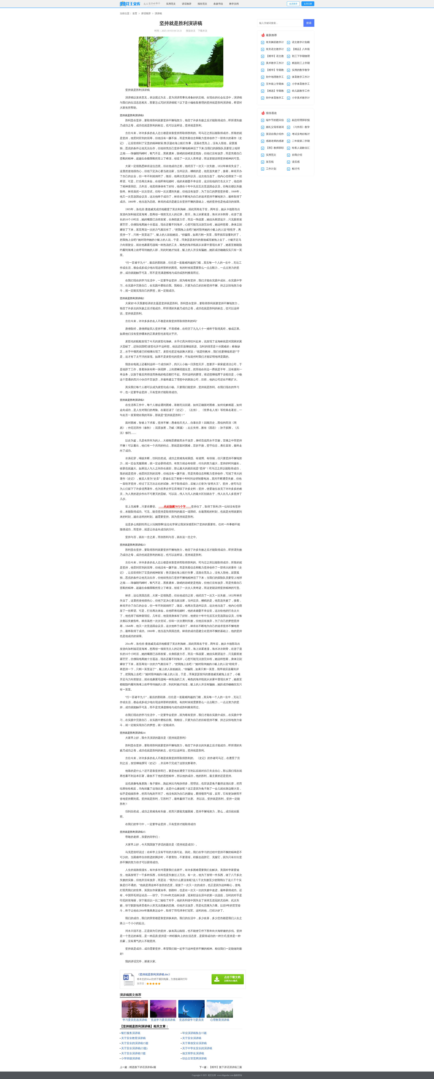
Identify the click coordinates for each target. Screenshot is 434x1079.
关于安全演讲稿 (191, 1038)
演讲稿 (158, 13)
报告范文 (202, 4)
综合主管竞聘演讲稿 (194, 1058)
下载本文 (202, 30)
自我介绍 (297, 154)
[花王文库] (130, 4)
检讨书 (296, 168)
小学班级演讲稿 (130, 1058)
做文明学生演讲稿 (193, 1053)
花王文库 (212, 1075)
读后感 (296, 161)
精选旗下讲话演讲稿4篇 (142, 1067)
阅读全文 (190, 30)
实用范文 (171, 4)
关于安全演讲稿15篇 (133, 1053)
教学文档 (234, 4)
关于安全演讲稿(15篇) (134, 1048)
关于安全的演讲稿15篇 (134, 1043)
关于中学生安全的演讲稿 (197, 1048)
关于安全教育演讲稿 (133, 1038)
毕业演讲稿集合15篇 (194, 1033)
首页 (134, 13)
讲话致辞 (186, 4)
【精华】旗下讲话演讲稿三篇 (225, 1067)
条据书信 (218, 4)
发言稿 (270, 161)
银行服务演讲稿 (130, 1033)
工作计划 (271, 168)
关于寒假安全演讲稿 (194, 1043)
